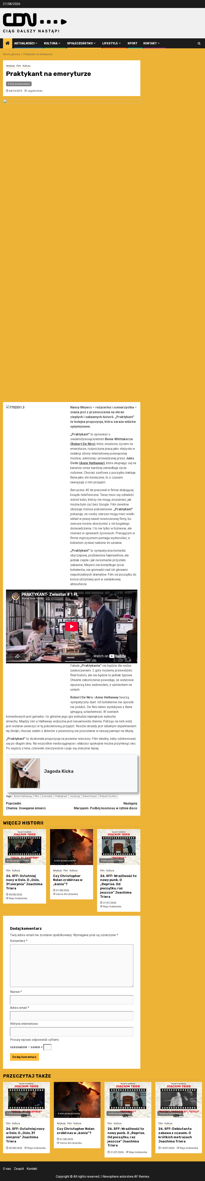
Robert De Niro (82, 444)
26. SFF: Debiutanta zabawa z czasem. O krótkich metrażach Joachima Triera (175, 1135)
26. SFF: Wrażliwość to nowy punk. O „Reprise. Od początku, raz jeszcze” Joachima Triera (118, 886)
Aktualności (24, 43)
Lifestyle (110, 43)
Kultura (50, 43)
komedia (47, 796)
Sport (133, 43)
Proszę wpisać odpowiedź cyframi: (34, 1040)
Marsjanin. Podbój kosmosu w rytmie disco (105, 806)
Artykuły (10, 66)
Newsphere (110, 1176)
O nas (7, 1169)
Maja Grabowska (18, 898)
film (37, 796)
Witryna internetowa (24, 1024)
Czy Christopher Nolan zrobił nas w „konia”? (67, 880)
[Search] (199, 43)
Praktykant (61, 796)
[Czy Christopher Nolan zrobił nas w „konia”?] (71, 847)
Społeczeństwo (80, 43)
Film (18, 66)
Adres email (19, 1008)
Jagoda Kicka (34, 90)
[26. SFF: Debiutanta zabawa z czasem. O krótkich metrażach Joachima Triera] (178, 1100)
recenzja (75, 796)
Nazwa (16, 992)
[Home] (7, 43)
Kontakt (150, 43)
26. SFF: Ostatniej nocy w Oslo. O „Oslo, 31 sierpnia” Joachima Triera (24, 882)
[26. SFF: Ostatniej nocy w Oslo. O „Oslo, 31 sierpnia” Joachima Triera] (24, 847)
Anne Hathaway (92, 463)
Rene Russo (90, 796)
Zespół (19, 1169)
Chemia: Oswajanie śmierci (26, 806)
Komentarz (18, 941)
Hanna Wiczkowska (67, 894)
